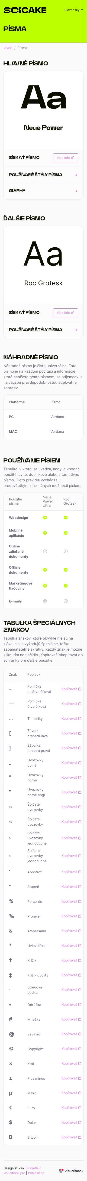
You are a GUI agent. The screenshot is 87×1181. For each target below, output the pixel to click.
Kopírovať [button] (69, 689)
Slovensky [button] (72, 10)
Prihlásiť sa (36, 1173)
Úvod (8, 48)
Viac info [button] (63, 158)
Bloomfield (33, 1168)
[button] (43, 175)
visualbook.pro (14, 1173)
